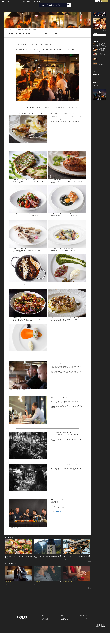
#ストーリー (101, 38)
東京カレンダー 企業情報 (45, 619)
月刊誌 (38, 1)
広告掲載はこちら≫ (104, 30)
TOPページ (43, 615)
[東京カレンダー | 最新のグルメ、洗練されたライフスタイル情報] (12, 1)
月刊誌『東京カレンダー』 (83, 615)
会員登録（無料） (104, 1)
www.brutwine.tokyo (59, 511)
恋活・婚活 (33, 1)
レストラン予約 (27, 1)
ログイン (97, 1)
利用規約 (62, 615)
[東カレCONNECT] (55, 5)
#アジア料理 (97, 38)
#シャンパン (105, 38)
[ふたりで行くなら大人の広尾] (99, 23)
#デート (94, 38)
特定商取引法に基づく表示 (64, 619)
